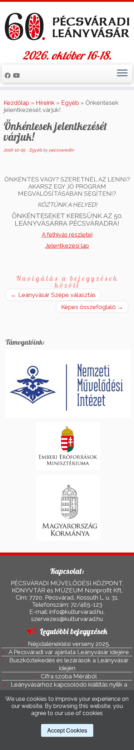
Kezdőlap (16, 102)
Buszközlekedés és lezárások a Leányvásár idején (69, 664)
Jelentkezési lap (67, 245)
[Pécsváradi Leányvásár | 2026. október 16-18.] (67, 26)
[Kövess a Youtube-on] (17, 75)
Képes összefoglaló (92, 306)
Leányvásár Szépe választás (53, 294)
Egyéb (70, 102)
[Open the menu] (122, 73)
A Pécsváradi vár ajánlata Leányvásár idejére (69, 652)
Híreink (45, 102)
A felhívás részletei (67, 234)
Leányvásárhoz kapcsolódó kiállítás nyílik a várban (69, 688)
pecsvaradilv (61, 150)
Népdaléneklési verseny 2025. (69, 643)
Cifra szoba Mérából (69, 676)
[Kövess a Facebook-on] (9, 75)
